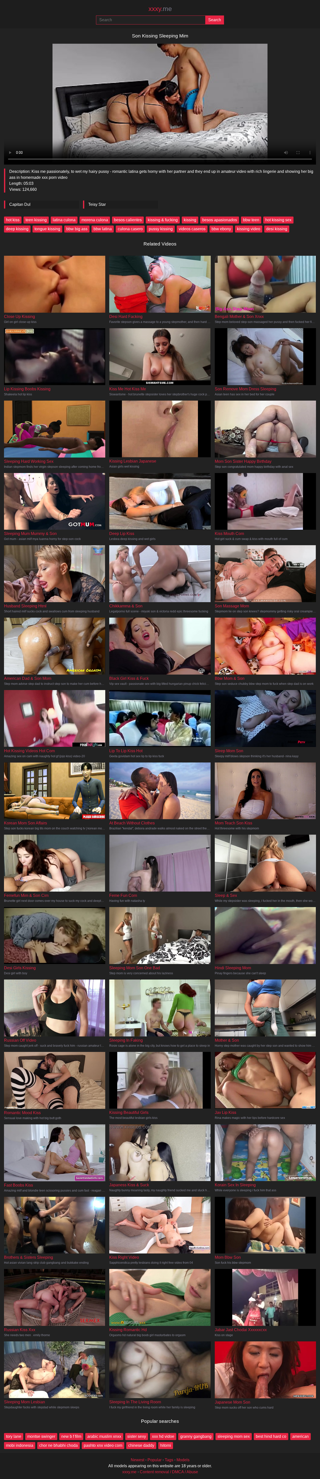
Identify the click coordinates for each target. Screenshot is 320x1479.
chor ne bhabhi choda (58, 1445)
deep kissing (17, 229)
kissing (190, 220)
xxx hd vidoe (163, 1436)
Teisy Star (97, 204)
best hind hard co (271, 1436)
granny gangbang (196, 1436)
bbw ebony (221, 229)
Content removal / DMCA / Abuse (169, 1472)
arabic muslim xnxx (104, 1436)
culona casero (130, 229)
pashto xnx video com (103, 1445)
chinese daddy (141, 1445)
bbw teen (251, 220)
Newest (137, 1460)
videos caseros (192, 229)
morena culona (95, 220)
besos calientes (128, 220)
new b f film (71, 1436)
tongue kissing (47, 229)
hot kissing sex (278, 220)
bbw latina (103, 229)
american (300, 1436)
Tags (169, 1460)
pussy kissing (161, 229)
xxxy (160, 8)
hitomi (165, 1445)
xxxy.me (129, 1472)
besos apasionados (219, 220)
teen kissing (36, 220)
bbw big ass (77, 229)
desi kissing (276, 229)
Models (183, 1460)
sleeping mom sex (234, 1436)
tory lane (13, 1436)
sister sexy (136, 1436)
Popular (155, 1460)
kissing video (248, 229)
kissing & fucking (163, 220)
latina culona (64, 220)
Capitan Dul (19, 204)
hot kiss (13, 220)
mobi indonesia (19, 1445)
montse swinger (41, 1436)
